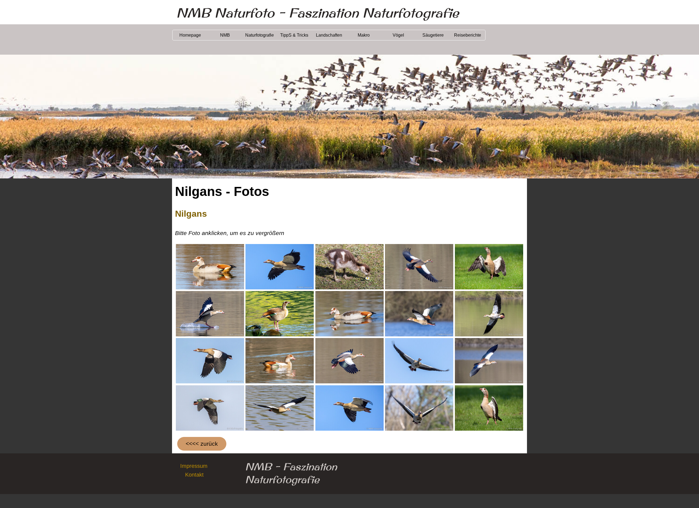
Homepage (190, 35)
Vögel (398, 35)
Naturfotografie (259, 35)
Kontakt (194, 475)
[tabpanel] (349, 222)
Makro (364, 35)
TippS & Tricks (294, 35)
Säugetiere (433, 35)
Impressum (194, 466)
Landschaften (329, 35)
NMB (225, 35)
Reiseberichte (467, 35)
